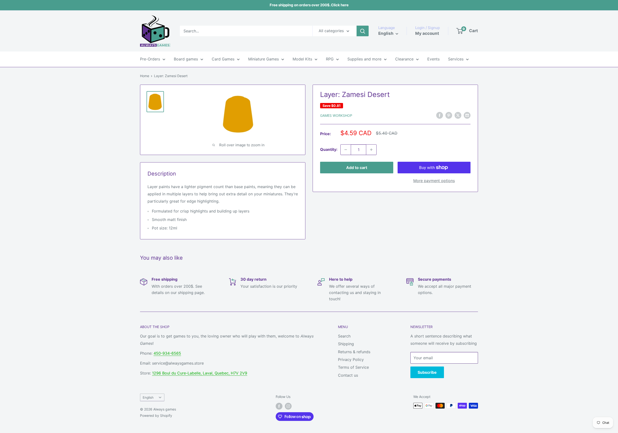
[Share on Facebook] (439, 115)
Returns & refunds (354, 351)
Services (456, 59)
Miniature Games (263, 59)
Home (144, 76)
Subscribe (427, 372)
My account (427, 33)
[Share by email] (467, 115)
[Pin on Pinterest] (448, 115)
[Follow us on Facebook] (279, 406)
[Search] (363, 31)
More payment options (434, 180)
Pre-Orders (150, 59)
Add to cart (356, 167)
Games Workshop (336, 115)
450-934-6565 (167, 353)
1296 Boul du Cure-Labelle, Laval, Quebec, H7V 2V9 (199, 373)
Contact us (348, 375)
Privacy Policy (351, 359)
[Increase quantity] (371, 150)
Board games (186, 59)
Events (433, 59)
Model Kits (302, 59)
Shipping (346, 343)
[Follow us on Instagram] (288, 406)
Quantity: (328, 149)
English (148, 397)
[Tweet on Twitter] (458, 115)
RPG (330, 59)
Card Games (223, 59)
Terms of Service (353, 367)
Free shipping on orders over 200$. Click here (309, 5)
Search (344, 336)
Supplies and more (364, 59)
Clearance (404, 59)
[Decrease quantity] (346, 150)
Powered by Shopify (156, 415)
